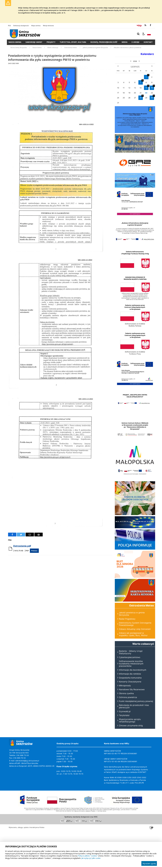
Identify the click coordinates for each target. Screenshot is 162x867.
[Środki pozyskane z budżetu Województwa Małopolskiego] (135, 464)
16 (152, 87)
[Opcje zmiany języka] (149, 34)
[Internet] (135, 187)
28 (141, 97)
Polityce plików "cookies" (88, 856)
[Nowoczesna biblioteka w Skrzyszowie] (135, 442)
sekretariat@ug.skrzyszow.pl (27, 761)
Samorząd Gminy (33, 42)
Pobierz (34, 551)
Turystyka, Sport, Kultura (73, 42)
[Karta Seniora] (135, 601)
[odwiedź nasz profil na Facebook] (150, 25)
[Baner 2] (135, 357)
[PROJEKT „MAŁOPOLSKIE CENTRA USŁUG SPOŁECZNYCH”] (135, 414)
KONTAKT (142, 772)
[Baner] (135, 329)
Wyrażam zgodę (149, 863)
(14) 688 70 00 (22, 755)
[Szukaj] (138, 34)
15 (146, 87)
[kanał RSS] (145, 25)
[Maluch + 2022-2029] (135, 479)
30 (152, 97)
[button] (143, 34)
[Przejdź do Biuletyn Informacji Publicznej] (139, 25)
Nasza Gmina (15, 42)
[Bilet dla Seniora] (135, 577)
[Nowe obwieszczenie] (135, 132)
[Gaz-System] (135, 171)
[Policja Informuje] (135, 549)
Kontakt (148, 42)
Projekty (51, 42)
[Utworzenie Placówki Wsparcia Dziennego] (135, 386)
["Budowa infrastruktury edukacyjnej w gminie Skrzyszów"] (135, 244)
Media (124, 42)
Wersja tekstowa (48, 25)
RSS (9, 25)
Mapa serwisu (36, 25)
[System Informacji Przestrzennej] (135, 152)
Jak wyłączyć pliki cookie (91, 858)
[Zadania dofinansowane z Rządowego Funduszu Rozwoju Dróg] (135, 272)
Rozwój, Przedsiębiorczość (103, 42)
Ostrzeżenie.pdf (22, 546)
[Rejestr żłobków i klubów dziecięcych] (135, 514)
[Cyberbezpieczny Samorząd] (135, 216)
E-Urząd (135, 42)
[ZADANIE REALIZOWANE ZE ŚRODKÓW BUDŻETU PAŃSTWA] (135, 300)
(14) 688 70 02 (19, 758)
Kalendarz (147, 54)
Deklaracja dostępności (21, 25)
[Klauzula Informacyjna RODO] (135, 527)
